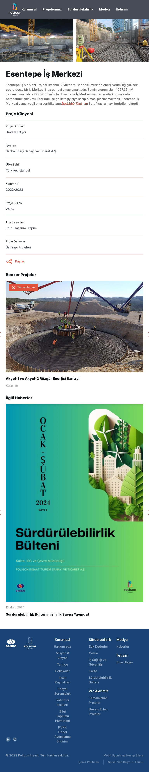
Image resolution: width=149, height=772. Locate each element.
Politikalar (62, 671)
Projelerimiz (52, 9)
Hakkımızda (62, 646)
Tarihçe (62, 664)
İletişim (122, 9)
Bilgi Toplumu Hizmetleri (62, 716)
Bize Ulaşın (124, 662)
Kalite (93, 671)
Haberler (122, 646)
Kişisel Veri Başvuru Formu (125, 762)
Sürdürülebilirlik (80, 9)
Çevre (93, 653)
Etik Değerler (98, 646)
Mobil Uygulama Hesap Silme (123, 755)
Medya (104, 9)
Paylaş (19, 261)
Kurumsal (29, 9)
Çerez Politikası (89, 762)
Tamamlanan (26, 287)
